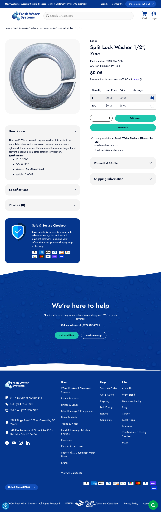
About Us (127, 388)
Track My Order (108, 388)
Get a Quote (107, 395)
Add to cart (135, 118)
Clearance (66, 440)
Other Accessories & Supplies (43, 28)
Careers (126, 413)
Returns (104, 413)
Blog (124, 407)
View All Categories (71, 473)
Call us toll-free (66, 335)
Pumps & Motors (70, 398)
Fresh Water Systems (25, 503)
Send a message (93, 335)
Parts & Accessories (20, 28)
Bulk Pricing (106, 407)
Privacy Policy (130, 503)
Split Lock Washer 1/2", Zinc (70, 28)
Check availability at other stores (108, 150)
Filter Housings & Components (77, 411)
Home (7, 28)
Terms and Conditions (107, 503)
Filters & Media (69, 417)
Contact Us (117, 3)
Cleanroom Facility (131, 401)
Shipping (104, 401)
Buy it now (123, 127)
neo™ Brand (128, 395)
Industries (127, 426)
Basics (93, 41)
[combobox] (88, 16)
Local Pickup (129, 420)
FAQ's (125, 442)
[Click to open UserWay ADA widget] (5, 506)
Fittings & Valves (69, 405)
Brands (104, 3)
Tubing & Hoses (69, 424)
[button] (144, 15)
